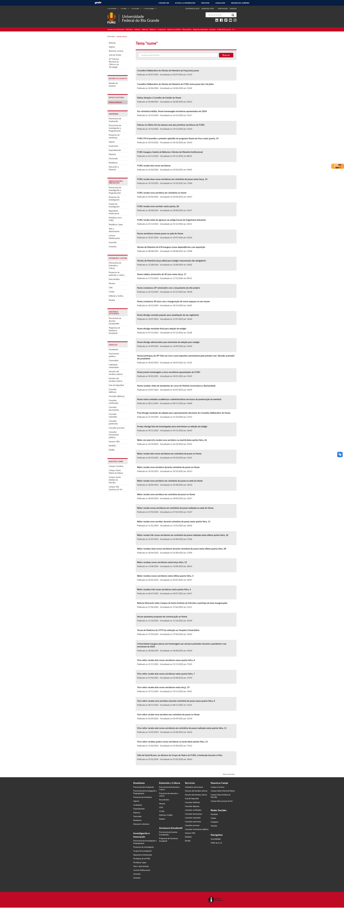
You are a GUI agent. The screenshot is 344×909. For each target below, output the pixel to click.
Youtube (214, 826)
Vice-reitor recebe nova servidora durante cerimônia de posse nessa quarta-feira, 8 (176, 700)
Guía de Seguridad (116, 385)
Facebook (214, 814)
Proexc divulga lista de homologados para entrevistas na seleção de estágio (172, 426)
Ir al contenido (113, 8)
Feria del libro (114, 279)
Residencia (113, 162)
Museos (112, 283)
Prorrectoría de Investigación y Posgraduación (115, 128)
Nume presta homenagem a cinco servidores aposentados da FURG (168, 372)
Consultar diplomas (117, 396)
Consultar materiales (113, 415)
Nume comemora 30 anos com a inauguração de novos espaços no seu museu (173, 301)
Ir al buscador (136, 8)
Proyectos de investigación (114, 198)
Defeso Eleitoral (115, 102)
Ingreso (112, 47)
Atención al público (174, 29)
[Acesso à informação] (216, 899)
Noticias (112, 43)
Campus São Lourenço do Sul (115, 488)
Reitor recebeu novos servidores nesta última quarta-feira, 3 (165, 575)
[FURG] (113, 14)
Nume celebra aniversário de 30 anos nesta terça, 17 (161, 274)
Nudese (112, 300)
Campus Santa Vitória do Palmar (116, 471)
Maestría (112, 154)
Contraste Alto (192, 9)
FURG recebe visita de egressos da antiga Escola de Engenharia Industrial (171, 220)
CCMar (111, 292)
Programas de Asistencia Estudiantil (114, 330)
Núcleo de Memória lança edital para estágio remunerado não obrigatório (171, 260)
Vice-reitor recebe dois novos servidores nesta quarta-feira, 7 (166, 673)
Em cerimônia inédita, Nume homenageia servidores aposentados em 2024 (172, 111)
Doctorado (113, 158)
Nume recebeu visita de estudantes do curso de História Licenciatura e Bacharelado (176, 385)
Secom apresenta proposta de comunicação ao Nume (162, 616)
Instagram (214, 822)
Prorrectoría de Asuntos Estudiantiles (115, 321)
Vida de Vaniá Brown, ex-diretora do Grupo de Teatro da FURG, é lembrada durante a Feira (179, 755)
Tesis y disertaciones (114, 230)
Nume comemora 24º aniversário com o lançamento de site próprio (168, 287)
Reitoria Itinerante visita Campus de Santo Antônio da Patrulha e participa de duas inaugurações (182, 603)
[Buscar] (232, 15)
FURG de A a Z (216, 843)
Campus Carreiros (116, 466)
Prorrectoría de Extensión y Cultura (115, 265)
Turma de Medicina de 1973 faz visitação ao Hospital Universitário (168, 630)
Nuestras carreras (116, 51)
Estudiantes (113, 349)
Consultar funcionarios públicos (114, 434)
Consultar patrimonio (113, 422)
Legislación (220, 3)
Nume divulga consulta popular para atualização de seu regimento (168, 315)
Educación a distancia (114, 168)
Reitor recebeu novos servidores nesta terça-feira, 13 (162, 562)
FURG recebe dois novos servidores (154, 165)
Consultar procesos (117, 428)
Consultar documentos (114, 408)
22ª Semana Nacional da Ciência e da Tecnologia (114, 63)
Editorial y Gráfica (116, 296)
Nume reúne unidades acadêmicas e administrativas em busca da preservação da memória (179, 399)
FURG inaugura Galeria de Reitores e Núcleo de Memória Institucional (170, 152)
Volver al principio (228, 774)
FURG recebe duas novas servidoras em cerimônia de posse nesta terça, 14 (172, 179)
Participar (205, 3)
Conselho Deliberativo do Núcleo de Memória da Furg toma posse (168, 70)
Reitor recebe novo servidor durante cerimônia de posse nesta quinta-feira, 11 (173, 521)
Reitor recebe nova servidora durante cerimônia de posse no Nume (168, 467)
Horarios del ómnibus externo (116, 372)
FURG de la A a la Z (224, 29)
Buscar (226, 55)
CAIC (111, 287)
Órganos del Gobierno (240, 3)
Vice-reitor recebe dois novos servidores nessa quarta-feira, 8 (166, 660)
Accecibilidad (216, 839)
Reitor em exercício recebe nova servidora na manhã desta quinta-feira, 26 (172, 440)
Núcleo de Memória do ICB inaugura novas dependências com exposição (171, 247)
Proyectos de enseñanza (114, 136)
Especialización (115, 150)
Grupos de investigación (114, 205)
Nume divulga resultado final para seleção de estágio (161, 328)
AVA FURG (236, 29)
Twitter (213, 818)
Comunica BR (164, 3)
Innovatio (113, 242)
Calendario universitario (114, 365)
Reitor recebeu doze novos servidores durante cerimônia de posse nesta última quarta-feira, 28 (181, 548)
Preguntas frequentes (200, 29)
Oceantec (113, 246)
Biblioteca (129, 29)
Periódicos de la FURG (115, 218)
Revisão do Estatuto (113, 84)
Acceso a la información (185, 3)
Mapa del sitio (208, 9)
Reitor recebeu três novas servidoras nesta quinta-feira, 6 (164, 589)
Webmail (145, 29)
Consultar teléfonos (113, 390)
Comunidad (113, 360)
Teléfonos (152, 29)
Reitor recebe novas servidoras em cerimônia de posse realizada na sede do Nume (175, 508)
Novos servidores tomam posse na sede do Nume (160, 233)
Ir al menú (125, 8)
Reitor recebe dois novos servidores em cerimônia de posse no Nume (169, 453)
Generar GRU (114, 441)
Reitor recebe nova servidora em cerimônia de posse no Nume (166, 494)
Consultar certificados (113, 401)
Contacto (212, 29)
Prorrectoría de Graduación (115, 119)
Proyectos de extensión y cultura (116, 273)
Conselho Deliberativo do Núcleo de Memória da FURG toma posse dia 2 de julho (175, 84)
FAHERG (112, 446)
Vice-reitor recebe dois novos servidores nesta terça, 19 (163, 687)
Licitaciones (161, 29)
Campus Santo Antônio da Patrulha (115, 480)
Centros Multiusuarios (114, 236)
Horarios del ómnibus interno (115, 379)
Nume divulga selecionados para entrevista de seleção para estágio (168, 342)
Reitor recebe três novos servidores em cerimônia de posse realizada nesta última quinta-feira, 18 (182, 535)
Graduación (113, 146)
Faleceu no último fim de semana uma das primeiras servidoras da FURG (171, 124)
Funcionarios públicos (114, 354)
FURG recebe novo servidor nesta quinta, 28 (158, 206)
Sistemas (137, 29)
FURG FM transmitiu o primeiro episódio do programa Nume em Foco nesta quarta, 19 (177, 138)
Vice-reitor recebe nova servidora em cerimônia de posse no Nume (168, 714)
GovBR (98, 2)
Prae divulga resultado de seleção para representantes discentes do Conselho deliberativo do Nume (183, 412)
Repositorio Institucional (114, 212)
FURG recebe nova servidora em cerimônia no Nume (161, 192)
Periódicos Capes (116, 224)
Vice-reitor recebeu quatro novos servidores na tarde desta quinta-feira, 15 (172, 741)
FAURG (112, 450)
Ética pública (186, 29)
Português (223, 9)
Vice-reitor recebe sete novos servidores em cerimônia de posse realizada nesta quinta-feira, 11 (182, 728)
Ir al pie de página (150, 8)
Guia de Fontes (115, 55)
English (233, 9)
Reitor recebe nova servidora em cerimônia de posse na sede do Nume (170, 480)
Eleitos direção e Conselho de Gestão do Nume (159, 97)
